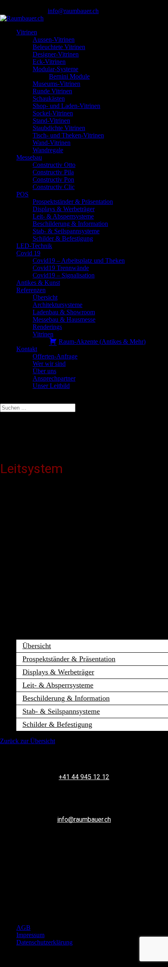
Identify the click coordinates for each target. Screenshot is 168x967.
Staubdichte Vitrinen (59, 127)
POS (22, 194)
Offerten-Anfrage (55, 356)
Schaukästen (49, 98)
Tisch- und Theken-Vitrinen (68, 135)
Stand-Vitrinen (51, 120)
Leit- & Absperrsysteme (63, 216)
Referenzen (31, 289)
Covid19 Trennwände (61, 267)
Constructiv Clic (54, 186)
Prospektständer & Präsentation (73, 201)
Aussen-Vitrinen (54, 39)
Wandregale (48, 150)
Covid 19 (28, 253)
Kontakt (26, 348)
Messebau (29, 157)
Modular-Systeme (55, 68)
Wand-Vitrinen (52, 142)
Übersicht (45, 297)
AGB (23, 927)
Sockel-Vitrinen (53, 113)
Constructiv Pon (53, 179)
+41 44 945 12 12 (84, 777)
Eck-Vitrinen (49, 61)
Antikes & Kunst (38, 282)
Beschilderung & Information (70, 223)
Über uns (44, 370)
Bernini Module (69, 76)
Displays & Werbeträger (64, 208)
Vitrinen (26, 32)
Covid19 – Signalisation (64, 275)
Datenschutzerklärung (44, 942)
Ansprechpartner (54, 378)
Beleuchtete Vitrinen (59, 46)
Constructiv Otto (54, 164)
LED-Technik (34, 245)
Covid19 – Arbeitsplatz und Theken (79, 260)
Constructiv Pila (53, 172)
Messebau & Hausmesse (64, 319)
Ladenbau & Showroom (64, 312)
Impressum (30, 934)
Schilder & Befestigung (63, 238)
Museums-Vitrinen (56, 83)
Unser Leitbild (51, 385)
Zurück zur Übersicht (27, 740)
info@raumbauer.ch (84, 819)
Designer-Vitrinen (56, 54)
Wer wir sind (49, 363)
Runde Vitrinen (52, 91)
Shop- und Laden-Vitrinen (66, 105)
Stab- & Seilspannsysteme (66, 231)
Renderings (47, 326)
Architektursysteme (57, 304)
